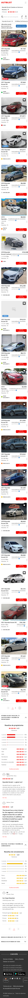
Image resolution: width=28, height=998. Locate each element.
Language (6, 980)
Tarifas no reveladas (21, 624)
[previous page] (8, 708)
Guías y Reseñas (19, 959)
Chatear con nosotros (9, 961)
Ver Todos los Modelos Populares (12, 968)
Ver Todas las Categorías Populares (13, 970)
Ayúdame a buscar (21, 26)
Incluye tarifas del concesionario (19, 50)
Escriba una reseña (14, 769)
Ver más (4, 798)
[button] (22, 17)
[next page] (19, 708)
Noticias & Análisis (8, 959)
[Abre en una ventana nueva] (8, 973)
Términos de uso (7, 986)
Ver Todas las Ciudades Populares (12, 965)
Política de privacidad (18, 986)
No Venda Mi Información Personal (11, 988)
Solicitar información (21, 59)
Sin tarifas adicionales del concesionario (17, 218)
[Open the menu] (25, 2)
